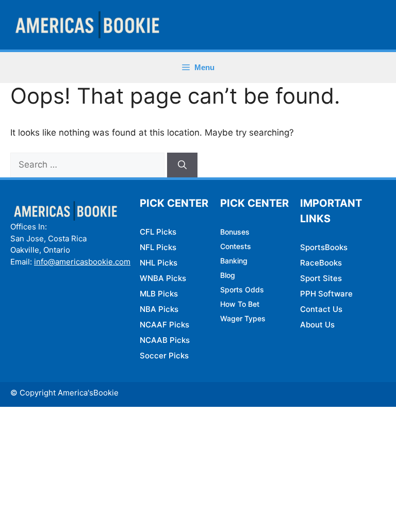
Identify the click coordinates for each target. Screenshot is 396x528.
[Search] (182, 165)
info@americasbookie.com (82, 262)
